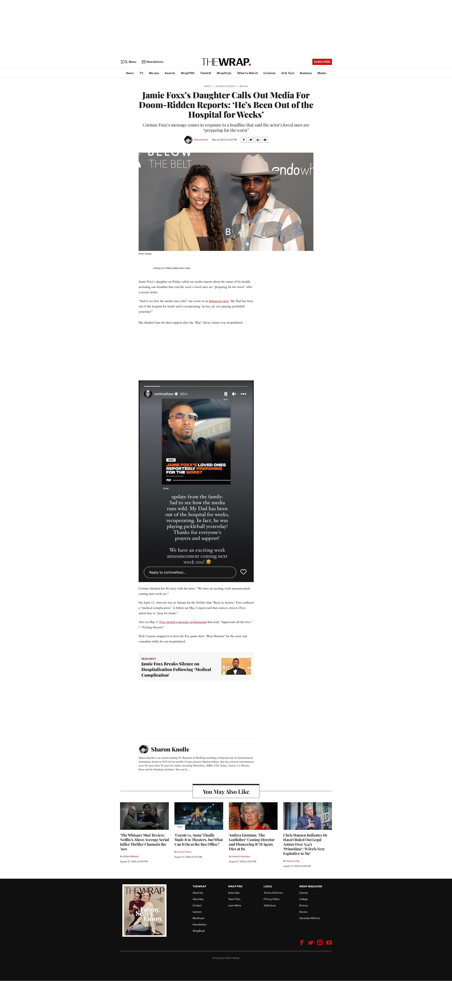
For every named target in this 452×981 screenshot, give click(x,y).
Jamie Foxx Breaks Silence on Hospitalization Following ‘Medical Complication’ (176, 669)
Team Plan (234, 899)
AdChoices (270, 905)
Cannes (303, 892)
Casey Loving (292, 861)
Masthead (198, 918)
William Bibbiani (131, 856)
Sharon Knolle (201, 139)
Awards (170, 73)
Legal (268, 886)
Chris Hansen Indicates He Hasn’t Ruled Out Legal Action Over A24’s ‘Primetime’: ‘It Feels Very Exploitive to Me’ (305, 844)
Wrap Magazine (310, 886)
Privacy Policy (271, 899)
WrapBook (199, 930)
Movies (154, 73)
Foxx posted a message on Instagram (183, 622)
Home (207, 86)
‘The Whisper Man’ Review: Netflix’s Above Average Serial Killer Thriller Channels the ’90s (144, 842)
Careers (197, 911)
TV (141, 73)
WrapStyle (224, 73)
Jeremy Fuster (184, 851)
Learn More (234, 905)
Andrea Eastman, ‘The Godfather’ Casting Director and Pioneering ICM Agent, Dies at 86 (252, 842)
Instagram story (219, 301)
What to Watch (247, 73)
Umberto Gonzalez (241, 856)
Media (321, 73)
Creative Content (225, 86)
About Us (198, 892)
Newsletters (155, 62)
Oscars (303, 911)
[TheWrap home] (226, 62)
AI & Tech (287, 73)
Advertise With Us (309, 918)
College (303, 899)
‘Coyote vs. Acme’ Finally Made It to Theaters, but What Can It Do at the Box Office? (198, 839)
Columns (269, 73)
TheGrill (205, 73)
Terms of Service (273, 892)
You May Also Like (226, 791)
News (130, 73)
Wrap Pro (235, 886)
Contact (197, 905)
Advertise (198, 899)
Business (306, 73)
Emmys (303, 905)
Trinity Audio (171, 268)
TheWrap (199, 886)
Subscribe (322, 62)
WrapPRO (187, 73)
